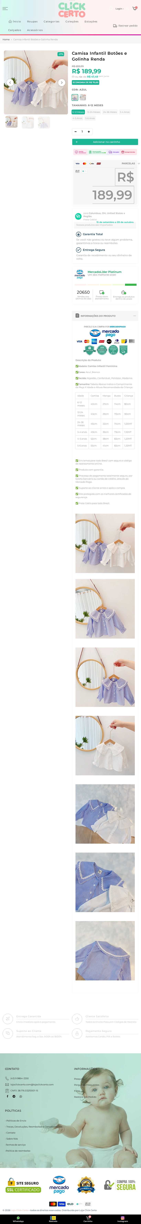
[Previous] (10, 82)
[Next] (61, 82)
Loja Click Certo (88, 1210)
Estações (91, 21)
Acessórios (35, 30)
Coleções (72, 21)
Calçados (14, 30)
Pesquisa (79, 1078)
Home (6, 39)
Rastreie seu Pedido (85, 1096)
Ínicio (17, 21)
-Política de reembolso (17, 1150)
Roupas (32, 21)
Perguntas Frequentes (86, 1084)
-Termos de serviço (15, 1144)
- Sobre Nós (11, 1138)
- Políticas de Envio (15, 1120)
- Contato (10, 1132)
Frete (77, 1090)
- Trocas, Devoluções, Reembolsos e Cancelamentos (33, 1126)
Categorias (51, 21)
